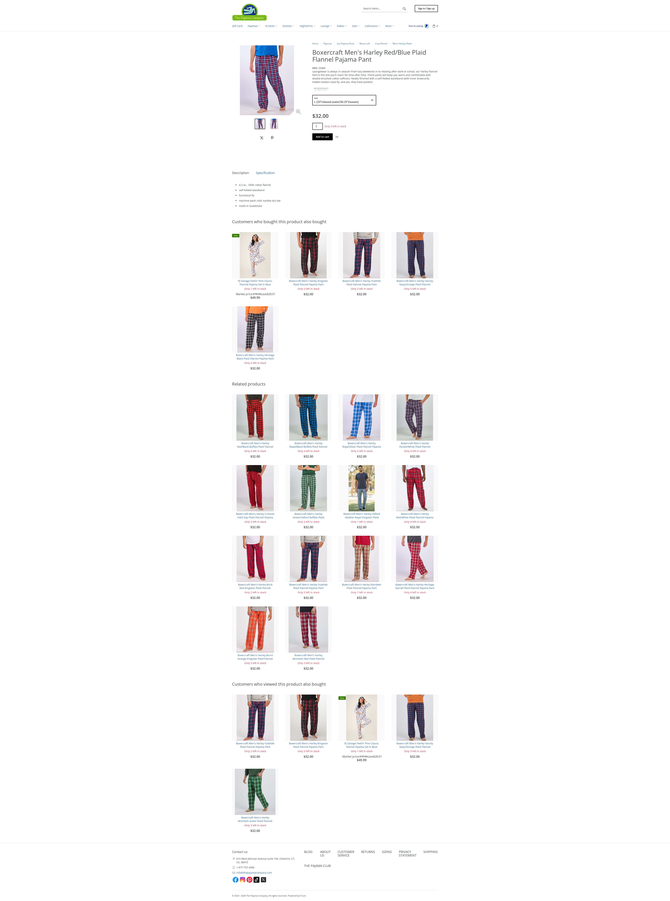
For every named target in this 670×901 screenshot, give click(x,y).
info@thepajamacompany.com (254, 872)
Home (315, 43)
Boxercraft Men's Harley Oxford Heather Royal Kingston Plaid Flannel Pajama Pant (361, 517)
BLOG (308, 852)
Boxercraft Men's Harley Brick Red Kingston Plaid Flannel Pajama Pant (255, 588)
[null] (261, 138)
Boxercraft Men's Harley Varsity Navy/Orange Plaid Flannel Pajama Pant (415, 284)
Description (240, 173)
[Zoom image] (299, 112)
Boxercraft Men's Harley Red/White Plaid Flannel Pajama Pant (414, 517)
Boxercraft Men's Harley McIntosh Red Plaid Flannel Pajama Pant (308, 659)
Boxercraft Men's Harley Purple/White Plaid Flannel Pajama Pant (414, 447)
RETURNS (368, 852)
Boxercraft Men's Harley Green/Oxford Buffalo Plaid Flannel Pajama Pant (308, 517)
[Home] (249, 12)
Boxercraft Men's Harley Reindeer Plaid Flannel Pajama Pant (361, 586)
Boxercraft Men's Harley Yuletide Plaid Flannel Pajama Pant (362, 282)
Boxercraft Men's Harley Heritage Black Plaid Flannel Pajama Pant (255, 356)
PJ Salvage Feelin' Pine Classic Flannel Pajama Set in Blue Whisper (255, 284)
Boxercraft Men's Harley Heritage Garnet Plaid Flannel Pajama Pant (414, 586)
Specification (265, 173)
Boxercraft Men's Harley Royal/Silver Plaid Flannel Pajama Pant (361, 447)
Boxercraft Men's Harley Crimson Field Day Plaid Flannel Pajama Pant (255, 517)
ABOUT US (325, 853)
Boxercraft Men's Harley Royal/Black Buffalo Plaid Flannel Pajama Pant (308, 447)
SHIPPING (430, 852)
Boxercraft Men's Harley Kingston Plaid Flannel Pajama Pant (308, 282)
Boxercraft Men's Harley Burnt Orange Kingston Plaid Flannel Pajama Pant (255, 659)
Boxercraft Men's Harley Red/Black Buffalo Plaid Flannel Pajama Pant (255, 447)
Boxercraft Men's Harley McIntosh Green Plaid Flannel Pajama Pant (255, 821)
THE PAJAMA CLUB (317, 866)
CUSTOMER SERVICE (346, 853)
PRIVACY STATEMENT (407, 853)
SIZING (387, 852)
